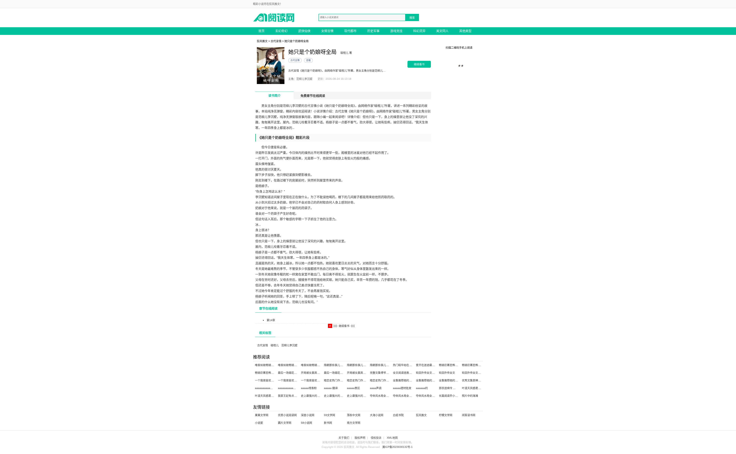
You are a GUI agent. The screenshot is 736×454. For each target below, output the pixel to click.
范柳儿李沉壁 (289, 345)
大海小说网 (376, 415)
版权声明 (360, 437)
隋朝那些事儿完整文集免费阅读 (365, 365)
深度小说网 (307, 415)
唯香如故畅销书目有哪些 (315, 365)
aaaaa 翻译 (331, 388)
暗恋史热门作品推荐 (382, 380)
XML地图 (392, 437)
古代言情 (276, 41)
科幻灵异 (419, 31)
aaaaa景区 (353, 388)
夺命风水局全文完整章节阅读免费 (413, 395)
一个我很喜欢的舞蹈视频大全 (295, 380)
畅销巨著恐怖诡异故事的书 (455, 365)
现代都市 (350, 31)
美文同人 (442, 31)
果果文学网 (261, 415)
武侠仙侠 (304, 31)
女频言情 (327, 31)
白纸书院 (398, 415)
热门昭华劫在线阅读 (405, 365)
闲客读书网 (468, 415)
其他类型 (465, 31)
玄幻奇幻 (281, 31)
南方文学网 (353, 422)
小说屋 (259, 422)
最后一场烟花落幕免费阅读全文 (296, 372)
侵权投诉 (376, 437)
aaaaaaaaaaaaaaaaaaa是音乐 (296, 388)
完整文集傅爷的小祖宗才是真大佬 (390, 372)
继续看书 (419, 64)
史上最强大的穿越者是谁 (315, 395)
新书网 (328, 422)
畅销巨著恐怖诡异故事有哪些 (272, 372)
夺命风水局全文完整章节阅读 (433, 395)
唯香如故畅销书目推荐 (268, 365)
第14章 (271, 320)
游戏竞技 (396, 31)
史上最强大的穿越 (334, 395)
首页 (261, 31)
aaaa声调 (375, 388)
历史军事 (373, 31)
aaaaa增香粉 (309, 388)
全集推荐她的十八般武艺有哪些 (411, 380)
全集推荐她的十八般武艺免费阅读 (459, 380)
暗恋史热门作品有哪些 (360, 380)
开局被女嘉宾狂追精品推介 (363, 372)
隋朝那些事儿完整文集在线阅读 (388, 365)
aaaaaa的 (422, 388)
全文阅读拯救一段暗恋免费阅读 (411, 372)
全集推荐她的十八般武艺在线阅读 (436, 380)
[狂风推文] (274, 17)
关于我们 (343, 437)
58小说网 (306, 422)
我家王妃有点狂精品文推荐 (294, 395)
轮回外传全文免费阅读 (475, 372)
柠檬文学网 (445, 415)
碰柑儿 (275, 345)
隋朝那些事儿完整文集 (337, 365)
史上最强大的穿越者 (359, 395)
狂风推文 (262, 41)
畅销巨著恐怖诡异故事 (475, 365)
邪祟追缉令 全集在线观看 (454, 388)
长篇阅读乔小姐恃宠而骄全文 (456, 395)
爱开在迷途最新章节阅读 (430, 365)
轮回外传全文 (447, 372)
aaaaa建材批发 (402, 388)
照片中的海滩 (470, 395)
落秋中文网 (353, 415)
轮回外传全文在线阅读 (429, 372)
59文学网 (329, 415)
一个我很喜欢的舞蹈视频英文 (272, 380)
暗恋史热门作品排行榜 (337, 380)
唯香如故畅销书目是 (290, 365)
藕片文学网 (284, 422)
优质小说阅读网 (287, 415)
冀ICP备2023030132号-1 (397, 446)
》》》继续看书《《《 (344, 325)
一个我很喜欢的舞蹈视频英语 (318, 380)
